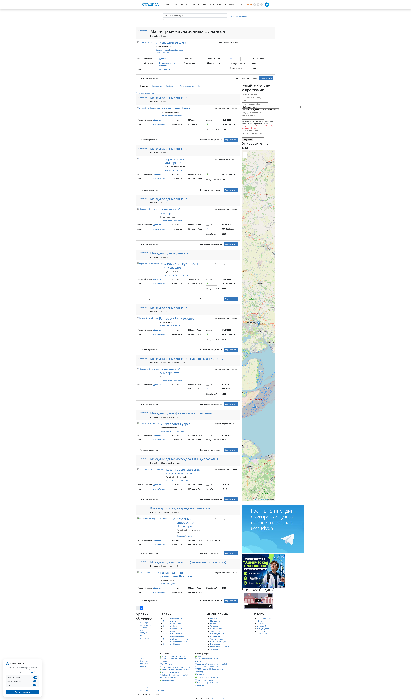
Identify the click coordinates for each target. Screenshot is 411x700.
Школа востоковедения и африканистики (183, 471)
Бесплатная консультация (246, 78)
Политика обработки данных (223, 699)
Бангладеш (170, 583)
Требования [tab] (171, 86)
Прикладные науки (218, 641)
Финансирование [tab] (187, 86)
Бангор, (162, 326)
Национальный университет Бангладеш (177, 574)
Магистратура (145, 625)
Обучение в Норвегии (172, 618)
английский (165, 70)
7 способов (262, 634)
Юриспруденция (217, 634)
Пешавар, (181, 536)
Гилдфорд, (165, 431)
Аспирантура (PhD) (147, 627)
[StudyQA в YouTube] (234, 658)
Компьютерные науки (219, 646)
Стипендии (190, 5)
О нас (142, 658)
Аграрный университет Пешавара (186, 522)
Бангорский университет (177, 318)
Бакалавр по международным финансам (180, 508)
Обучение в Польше (171, 644)
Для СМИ (143, 666)
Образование (216, 628)
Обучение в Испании (172, 623)
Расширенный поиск (239, 17)
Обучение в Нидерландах (174, 636)
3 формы (261, 631)
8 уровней (261, 626)
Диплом (143, 635)
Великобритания (176, 50)
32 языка (261, 623)
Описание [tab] (144, 86)
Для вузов (144, 663)
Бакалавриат (142, 30)
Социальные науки (218, 639)
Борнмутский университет (174, 161)
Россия (249, 5)
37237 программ (264, 618)
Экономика (215, 626)
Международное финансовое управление (181, 413)
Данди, (165, 116)
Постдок (143, 633)
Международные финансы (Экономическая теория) (188, 562)
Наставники (229, 5)
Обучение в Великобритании (175, 639)
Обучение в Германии (172, 628)
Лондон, (164, 220)
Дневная (163, 58)
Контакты (144, 661)
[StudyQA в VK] (234, 653)
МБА (141, 630)
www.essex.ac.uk (162, 52)
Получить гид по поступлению (228, 42)
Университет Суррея (176, 424)
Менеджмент (215, 621)
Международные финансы (169, 98)
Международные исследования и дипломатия (184, 459)
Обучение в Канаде (171, 626)
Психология (215, 644)
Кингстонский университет (170, 211)
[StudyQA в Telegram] (234, 656)
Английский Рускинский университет (181, 266)
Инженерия (215, 636)
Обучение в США (170, 621)
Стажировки (178, 5)
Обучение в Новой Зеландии (175, 641)
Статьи (240, 5)
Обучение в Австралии (172, 634)
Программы (165, 5)
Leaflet (255, 499)
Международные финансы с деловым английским (187, 359)
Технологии (215, 631)
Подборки (202, 5)
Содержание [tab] (157, 86)
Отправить (247, 140)
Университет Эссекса (171, 42)
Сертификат (145, 638)
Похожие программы (149, 78)
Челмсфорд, (169, 275)
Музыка (213, 618)
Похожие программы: (145, 93)
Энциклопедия (215, 5)
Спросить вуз (266, 78)
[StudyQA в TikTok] (234, 661)
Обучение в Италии (171, 631)
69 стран (260, 621)
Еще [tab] (199, 86)
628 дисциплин (263, 628)
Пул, (166, 170)
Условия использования (150, 687)
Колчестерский (162, 50)
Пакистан (189, 536)
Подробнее (33, 672)
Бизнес (213, 623)
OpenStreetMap (264, 499)
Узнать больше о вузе (251, 502)
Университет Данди (176, 108)
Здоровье (214, 649)
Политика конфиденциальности (153, 690)
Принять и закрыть (22, 692)
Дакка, (163, 583)
